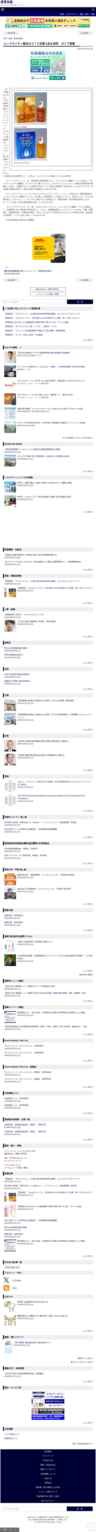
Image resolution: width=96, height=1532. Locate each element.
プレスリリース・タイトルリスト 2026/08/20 (24, 1053)
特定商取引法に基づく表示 (48, 1496)
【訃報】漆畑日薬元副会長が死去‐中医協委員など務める (41, 755)
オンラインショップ (12, 1161)
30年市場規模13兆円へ (14, 655)
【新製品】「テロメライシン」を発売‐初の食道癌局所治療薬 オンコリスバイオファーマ (42, 314)
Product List (48, 1460)
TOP (5, 38)
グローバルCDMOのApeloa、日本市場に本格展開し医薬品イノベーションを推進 (51, 423)
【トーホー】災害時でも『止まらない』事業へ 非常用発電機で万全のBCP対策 (51, 367)
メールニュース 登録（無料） (16, 1168)
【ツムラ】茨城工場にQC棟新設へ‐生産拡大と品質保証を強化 (43, 456)
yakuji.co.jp (31, 1517)
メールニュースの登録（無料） (48, 294)
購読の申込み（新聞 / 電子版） (48, 289)
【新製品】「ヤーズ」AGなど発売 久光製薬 (23, 335)
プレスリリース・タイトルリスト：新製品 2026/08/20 (27, 1072)
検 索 (80, 302)
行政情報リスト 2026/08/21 (16, 1098)
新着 (62, 14)
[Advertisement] (48, 530)
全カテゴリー (72, 14)
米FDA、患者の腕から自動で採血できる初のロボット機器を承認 (44, 483)
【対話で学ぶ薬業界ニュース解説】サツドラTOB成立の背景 (29, 986)
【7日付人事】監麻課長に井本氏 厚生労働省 (36, 621)
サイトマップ (48, 1456)
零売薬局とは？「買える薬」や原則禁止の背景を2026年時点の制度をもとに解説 (51, 1012)
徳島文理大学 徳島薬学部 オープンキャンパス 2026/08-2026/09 (45, 875)
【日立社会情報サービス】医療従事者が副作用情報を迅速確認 (43, 353)
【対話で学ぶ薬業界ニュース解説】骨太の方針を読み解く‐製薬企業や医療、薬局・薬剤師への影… (45, 993)
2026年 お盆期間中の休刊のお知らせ (32, 1302)
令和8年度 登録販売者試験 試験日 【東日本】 (25, 1125)
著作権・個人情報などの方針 (48, 1487)
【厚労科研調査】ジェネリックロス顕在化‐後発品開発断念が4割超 (32, 449)
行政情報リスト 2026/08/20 (16, 1105)
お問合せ (48, 1483)
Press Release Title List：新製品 (20, 220)
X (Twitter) (17, 1280)
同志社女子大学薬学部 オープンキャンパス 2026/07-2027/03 (44, 889)
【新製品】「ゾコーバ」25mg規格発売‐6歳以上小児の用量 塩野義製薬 (34, 331)
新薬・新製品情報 (16, 38)
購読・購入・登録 (87, 14)
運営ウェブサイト (48, 1469)
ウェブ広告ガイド (11, 1434)
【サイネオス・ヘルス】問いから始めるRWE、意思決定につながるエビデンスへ (51, 381)
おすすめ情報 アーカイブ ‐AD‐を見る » (78, 438)
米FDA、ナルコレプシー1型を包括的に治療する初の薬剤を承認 (44, 497)
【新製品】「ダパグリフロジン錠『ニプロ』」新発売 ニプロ (30, 326)
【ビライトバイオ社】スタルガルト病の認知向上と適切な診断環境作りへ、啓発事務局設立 (42, 562)
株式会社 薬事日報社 (47, 1519)
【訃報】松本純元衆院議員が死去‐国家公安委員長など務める (42, 741)
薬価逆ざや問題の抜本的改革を (17, 681)
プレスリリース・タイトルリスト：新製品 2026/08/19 (27, 1079)
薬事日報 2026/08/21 (13, 922)
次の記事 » (85, 33)
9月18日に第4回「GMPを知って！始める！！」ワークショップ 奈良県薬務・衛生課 (40, 822)
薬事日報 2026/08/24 (13, 915)
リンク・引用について (48, 1492)
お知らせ (48, 1478)
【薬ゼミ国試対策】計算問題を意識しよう (35, 942)
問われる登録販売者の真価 (15, 648)
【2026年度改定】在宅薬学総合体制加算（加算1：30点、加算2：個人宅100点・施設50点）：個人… (46, 1026)
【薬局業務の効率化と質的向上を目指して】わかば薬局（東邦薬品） (46, 701)
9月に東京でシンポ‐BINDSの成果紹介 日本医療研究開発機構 (30, 829)
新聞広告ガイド (10, 1438)
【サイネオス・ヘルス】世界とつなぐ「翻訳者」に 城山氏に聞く (45, 395)
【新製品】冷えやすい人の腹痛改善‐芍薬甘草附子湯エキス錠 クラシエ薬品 (36, 322)
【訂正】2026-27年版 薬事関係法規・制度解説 (24, 1374)
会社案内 (48, 1451)
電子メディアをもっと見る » (82, 1362)
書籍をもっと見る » (85, 1358)
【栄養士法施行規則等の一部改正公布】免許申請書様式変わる (30, 555)
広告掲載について (48, 1474)
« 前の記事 (11, 33)
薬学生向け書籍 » (86, 975)
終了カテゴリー (48, 1501)
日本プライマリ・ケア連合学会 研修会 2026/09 (25, 855)
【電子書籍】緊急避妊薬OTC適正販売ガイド (32, 1343)
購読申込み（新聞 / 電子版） (16, 1154)
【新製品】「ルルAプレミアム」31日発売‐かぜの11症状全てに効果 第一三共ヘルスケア (41, 318)
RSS (15, 1288)
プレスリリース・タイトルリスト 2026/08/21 (24, 1046)
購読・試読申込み (48, 1465)
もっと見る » (88, 340)
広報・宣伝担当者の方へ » (82, 1444)
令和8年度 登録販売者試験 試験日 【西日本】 (25, 1132)
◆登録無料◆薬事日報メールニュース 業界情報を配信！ (28, 271)
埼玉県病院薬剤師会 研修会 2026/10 (20, 849)
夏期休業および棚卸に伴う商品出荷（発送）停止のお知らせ (42, 1316)
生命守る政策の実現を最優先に (17, 674)
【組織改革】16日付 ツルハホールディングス (24, 615)
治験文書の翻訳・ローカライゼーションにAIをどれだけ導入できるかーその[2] (50, 409)
